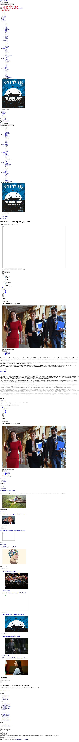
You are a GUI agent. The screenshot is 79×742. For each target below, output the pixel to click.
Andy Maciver (3, 400)
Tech (6, 27)
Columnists (7, 71)
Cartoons (6, 76)
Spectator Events (5, 718)
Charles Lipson (5, 633)
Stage (6, 57)
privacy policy (25, 739)
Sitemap (4, 709)
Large (10, 280)
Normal (9, 283)
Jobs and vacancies (6, 708)
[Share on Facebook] (5, 290)
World (6, 44)
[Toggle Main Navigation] (1, 8)
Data (6, 45)
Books (6, 50)
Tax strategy (4, 707)
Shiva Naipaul (3, 488)
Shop (3, 21)
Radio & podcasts (8, 55)
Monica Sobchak (5, 655)
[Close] (1, 682)
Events (3, 18)
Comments (6, 288)
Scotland (6, 47)
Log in (9, 729)
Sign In (19, 8)
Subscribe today (5, 725)
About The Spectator (6, 704)
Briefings (4, 17)
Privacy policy (5, 705)
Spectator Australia (6, 714)
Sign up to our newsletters (7, 726)
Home (3, 12)
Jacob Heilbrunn (3, 511)
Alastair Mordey (3, 544)
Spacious (10, 286)
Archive (4, 20)
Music (6, 54)
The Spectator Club (6, 720)
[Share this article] (3, 294)
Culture (6, 26)
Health (6, 67)
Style (6, 66)
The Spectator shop (6, 716)
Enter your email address (5, 730)
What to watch (8, 60)
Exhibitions (7, 51)
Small (9, 276)
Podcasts (4, 16)
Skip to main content (4, 0)
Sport (6, 65)
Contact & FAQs (5, 695)
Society (6, 42)
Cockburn (7, 25)
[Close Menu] (1, 121)
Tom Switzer (4, 612)
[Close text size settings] (3, 273)
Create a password (3, 733)
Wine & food (7, 61)
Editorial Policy (5, 699)
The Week (7, 69)
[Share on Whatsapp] (5, 292)
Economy (7, 46)
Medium (9, 277)
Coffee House (5, 40)
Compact (9, 282)
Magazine (7, 28)
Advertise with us (5, 697)
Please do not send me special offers (8, 736)
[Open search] (0, 119)
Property (6, 64)
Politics (6, 23)
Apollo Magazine (5, 715)
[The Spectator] (10, 8)
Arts (6, 49)
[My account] (22, 8)
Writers (3, 14)
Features (6, 70)
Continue (2, 738)
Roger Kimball (3, 371)
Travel (6, 62)
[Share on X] (5, 291)
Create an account (3, 729)
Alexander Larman (6, 590)
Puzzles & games (8, 77)
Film (6, 52)
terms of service (18, 739)
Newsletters (4, 15)
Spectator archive (5, 717)
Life (3, 58)
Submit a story (5, 698)
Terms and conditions (6, 706)
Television (7, 56)
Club (3, 19)
